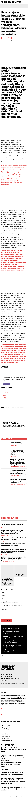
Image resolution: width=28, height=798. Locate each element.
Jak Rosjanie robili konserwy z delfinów (16, 443)
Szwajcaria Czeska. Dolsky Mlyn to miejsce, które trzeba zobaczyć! (13, 773)
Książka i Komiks (16, 475)
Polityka (22, 407)
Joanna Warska (11, 40)
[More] (15, 43)
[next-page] (4, 488)
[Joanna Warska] (2, 41)
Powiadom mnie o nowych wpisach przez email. (13, 605)
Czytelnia (4, 554)
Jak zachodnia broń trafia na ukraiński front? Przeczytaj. (11, 763)
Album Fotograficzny (18, 466)
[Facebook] (2, 43)
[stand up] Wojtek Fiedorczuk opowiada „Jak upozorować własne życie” (13, 749)
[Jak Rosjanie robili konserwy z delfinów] (5, 444)
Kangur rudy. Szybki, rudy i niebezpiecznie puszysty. (10, 641)
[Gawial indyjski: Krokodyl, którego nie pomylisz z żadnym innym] (5, 481)
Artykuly (14, 445)
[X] (5, 43)
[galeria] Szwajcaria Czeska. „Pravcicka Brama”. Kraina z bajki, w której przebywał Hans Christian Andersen (13, 558)
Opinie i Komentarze (15, 407)
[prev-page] (2, 488)
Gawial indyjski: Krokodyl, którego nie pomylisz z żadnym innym (18, 481)
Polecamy (6, 38)
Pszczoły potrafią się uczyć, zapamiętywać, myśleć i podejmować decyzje (17, 452)
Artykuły (3, 766)
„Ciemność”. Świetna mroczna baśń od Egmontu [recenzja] (13, 788)
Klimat (13, 456)
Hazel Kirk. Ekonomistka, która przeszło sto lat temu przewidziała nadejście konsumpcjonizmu (13, 551)
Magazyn (3, 753)
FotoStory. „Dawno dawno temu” (20, 575)
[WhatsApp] (12, 43)
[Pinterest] (9, 43)
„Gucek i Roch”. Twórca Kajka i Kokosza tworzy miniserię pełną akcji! (12, 756)
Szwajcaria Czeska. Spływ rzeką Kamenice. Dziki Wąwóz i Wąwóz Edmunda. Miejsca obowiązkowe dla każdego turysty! (13, 780)
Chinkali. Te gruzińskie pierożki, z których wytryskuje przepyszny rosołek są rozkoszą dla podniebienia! (7, 581)
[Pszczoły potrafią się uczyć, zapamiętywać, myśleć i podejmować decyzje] (5, 453)
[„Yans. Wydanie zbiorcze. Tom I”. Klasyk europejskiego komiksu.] (5, 472)
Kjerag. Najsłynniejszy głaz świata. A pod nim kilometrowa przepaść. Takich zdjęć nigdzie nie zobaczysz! (17, 462)
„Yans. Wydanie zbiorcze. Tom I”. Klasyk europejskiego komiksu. (18, 472)
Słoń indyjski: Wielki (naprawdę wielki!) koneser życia (12, 646)
